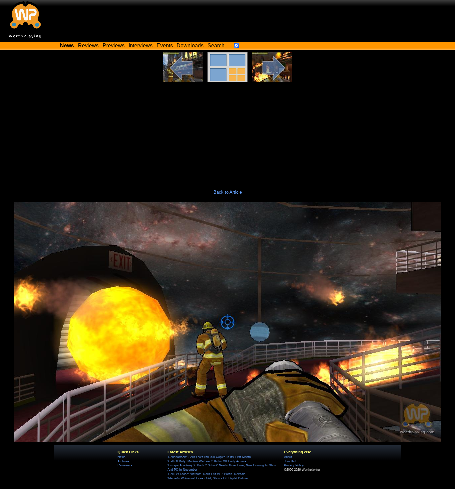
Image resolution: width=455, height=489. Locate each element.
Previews (114, 45)
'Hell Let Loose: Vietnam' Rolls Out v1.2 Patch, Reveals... (208, 474)
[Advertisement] (227, 132)
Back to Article (228, 192)
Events (165, 45)
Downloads (190, 45)
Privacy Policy (294, 465)
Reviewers (125, 465)
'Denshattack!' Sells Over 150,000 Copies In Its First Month (209, 457)
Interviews (141, 45)
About (288, 457)
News (122, 457)
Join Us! (290, 461)
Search (216, 45)
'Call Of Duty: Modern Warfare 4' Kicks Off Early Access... (208, 461)
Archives (124, 461)
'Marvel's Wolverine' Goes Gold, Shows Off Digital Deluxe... (209, 478)
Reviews (88, 45)
